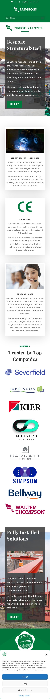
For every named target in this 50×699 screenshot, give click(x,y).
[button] (46, 655)
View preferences (25, 690)
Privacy (21, 695)
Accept (25, 677)
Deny (25, 683)
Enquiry (14, 104)
